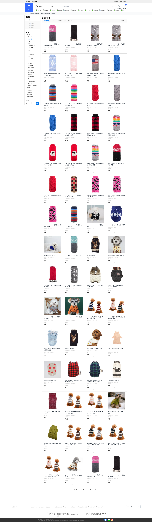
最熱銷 (64, 21)
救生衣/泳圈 (31, 54)
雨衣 (29, 52)
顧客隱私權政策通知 (58, 506)
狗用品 (28, 88)
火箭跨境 (32, 13)
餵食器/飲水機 (31, 72)
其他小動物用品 (30, 96)
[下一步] (98, 489)
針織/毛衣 (53, 13)
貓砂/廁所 (30, 74)
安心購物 (66, 506)
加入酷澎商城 (92, 506)
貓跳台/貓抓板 (31, 68)
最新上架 (70, 21)
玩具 (29, 79)
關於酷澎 (13, 506)
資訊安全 (73, 506)
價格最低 (54, 21)
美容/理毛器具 (31, 76)
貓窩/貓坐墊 (30, 70)
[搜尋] (113, 6)
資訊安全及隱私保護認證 (82, 506)
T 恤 (29, 41)
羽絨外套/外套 (31, 45)
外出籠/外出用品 (31, 81)
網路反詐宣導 (100, 506)
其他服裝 (30, 63)
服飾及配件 (47, 13)
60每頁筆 (122, 21)
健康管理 (30, 83)
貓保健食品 (29, 90)
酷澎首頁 (26, 13)
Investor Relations (21, 506)
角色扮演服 (30, 59)
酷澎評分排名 (47, 21)
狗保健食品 (29, 92)
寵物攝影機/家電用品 (32, 85)
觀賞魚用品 (29, 94)
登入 (112, 1)
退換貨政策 (41, 506)
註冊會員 (116, 1)
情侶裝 (29, 61)
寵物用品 (37, 13)
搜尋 (37, 103)
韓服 (29, 56)
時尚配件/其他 (31, 65)
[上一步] (71, 489)
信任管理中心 (49, 506)
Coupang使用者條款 (32, 506)
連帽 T (29, 43)
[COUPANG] (50, 514)
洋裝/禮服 (30, 48)
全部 (52, 6)
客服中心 (120, 1)
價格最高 (60, 21)
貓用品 (42, 13)
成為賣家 (125, 1)
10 (95, 489)
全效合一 (30, 50)
